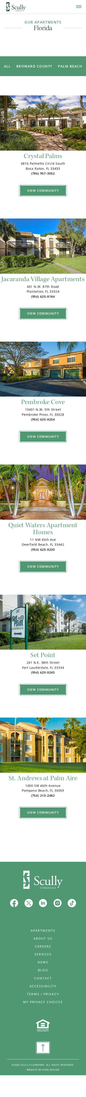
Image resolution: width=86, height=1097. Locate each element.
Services (43, 954)
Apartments (43, 930)
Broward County (34, 66)
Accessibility (43, 986)
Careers (43, 946)
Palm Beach (70, 66)
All (7, 66)
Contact (43, 978)
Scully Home (14, 4)
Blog (43, 970)
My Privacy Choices (43, 1002)
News (43, 962)
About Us (43, 938)
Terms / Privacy (43, 994)
